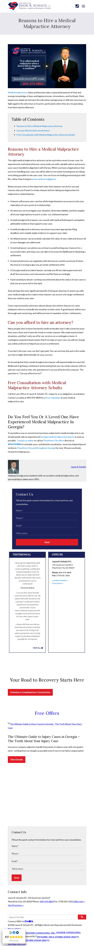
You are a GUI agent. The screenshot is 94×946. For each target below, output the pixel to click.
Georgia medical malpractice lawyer (57, 436)
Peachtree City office (54, 440)
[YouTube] (30, 921)
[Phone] (77, 6)
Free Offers (47, 713)
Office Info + (79, 901)
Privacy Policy (14, 928)
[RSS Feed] (32, 921)
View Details (16, 759)
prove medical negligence (44, 179)
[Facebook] (25, 921)
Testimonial (22, 554)
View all (37, 648)
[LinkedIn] (27, 921)
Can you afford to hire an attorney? (33, 130)
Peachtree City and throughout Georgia (36, 448)
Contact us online (25, 440)
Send (47, 542)
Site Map (12, 944)
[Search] (82, 917)
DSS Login (21, 944)
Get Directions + (16, 905)
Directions (57, 583)
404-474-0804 (46, 901)
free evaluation (53, 397)
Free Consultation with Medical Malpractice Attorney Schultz (46, 134)
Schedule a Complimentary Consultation (30, 692)
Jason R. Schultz (78, 466)
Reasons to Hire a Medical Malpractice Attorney (40, 126)
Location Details (59, 580)
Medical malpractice (17, 92)
